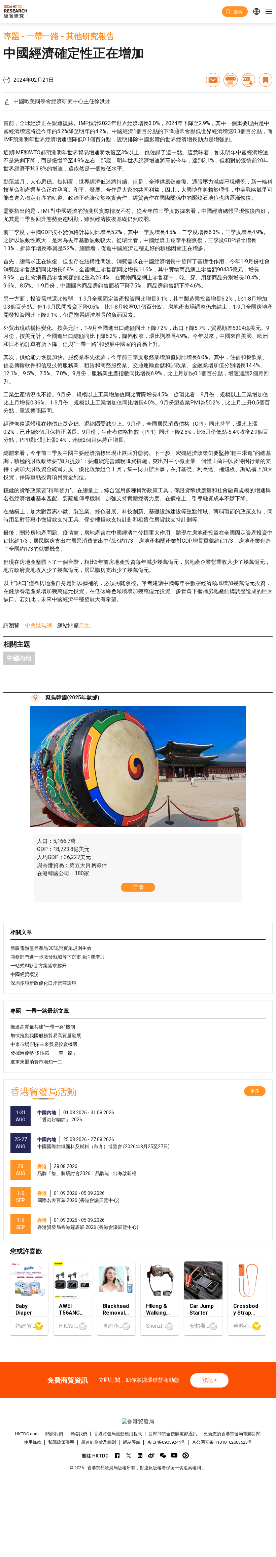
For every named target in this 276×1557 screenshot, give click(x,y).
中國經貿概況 (24, 974)
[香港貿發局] (138, 1421)
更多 (255, 1091)
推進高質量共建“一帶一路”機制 (42, 1026)
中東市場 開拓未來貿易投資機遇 (43, 1044)
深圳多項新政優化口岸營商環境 (43, 983)
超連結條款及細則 (98, 1442)
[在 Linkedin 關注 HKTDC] (140, 1455)
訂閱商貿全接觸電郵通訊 (173, 1433)
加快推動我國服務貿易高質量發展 (45, 1035)
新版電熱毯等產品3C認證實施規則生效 (51, 948)
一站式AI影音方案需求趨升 (38, 965)
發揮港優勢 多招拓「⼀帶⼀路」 (43, 1053)
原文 (84, 625)
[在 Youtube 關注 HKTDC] (174, 1455)
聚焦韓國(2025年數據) (72, 697)
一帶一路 (43, 36)
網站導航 (131, 1442)
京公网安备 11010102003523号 (222, 1442)
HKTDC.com (27, 1433)
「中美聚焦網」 (38, 625)
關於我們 (54, 1433)
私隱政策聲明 (61, 1442)
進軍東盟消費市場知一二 (36, 1061)
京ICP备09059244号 (166, 1442)
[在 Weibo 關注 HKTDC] (151, 1455)
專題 (11, 36)
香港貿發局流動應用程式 (118, 1433)
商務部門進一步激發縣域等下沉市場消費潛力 (57, 957)
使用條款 (32, 1442)
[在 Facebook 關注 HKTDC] (117, 1455)
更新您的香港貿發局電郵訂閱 (232, 1433)
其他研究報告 (90, 36)
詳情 (138, 887)
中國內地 (19, 658)
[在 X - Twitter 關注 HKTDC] (128, 1455)
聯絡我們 (78, 1433)
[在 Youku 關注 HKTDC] (185, 1455)
